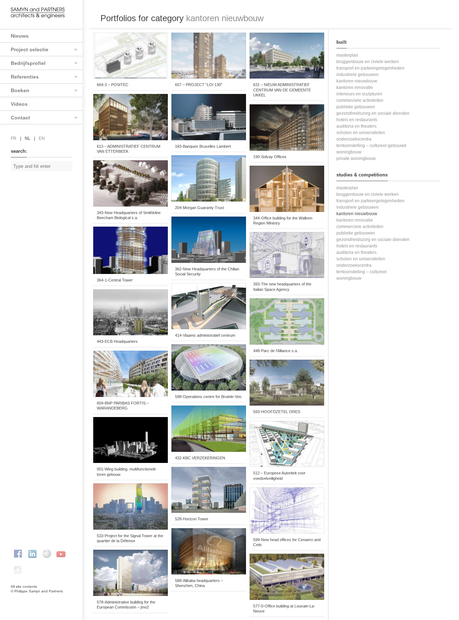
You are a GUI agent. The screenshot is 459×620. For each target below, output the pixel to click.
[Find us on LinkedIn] (32, 553)
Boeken (20, 90)
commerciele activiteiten (359, 100)
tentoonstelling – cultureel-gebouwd (371, 145)
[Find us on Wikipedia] (46, 553)
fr (13, 138)
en (42, 138)
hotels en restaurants (356, 119)
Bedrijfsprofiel (28, 63)
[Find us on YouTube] (61, 553)
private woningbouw (356, 158)
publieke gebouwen (355, 106)
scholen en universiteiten (360, 132)
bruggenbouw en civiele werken (367, 61)
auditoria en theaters (356, 126)
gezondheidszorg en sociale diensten (373, 113)
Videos (19, 104)
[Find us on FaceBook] (18, 553)
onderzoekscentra (354, 139)
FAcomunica (42, 598)
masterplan (347, 55)
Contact (20, 117)
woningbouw (348, 152)
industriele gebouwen (357, 74)
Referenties (25, 77)
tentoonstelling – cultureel (361, 271)
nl (27, 138)
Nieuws (20, 36)
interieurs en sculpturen (359, 93)
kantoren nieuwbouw (356, 81)
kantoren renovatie (354, 87)
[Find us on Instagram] (18, 570)
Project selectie (29, 49)
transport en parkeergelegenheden (370, 68)
